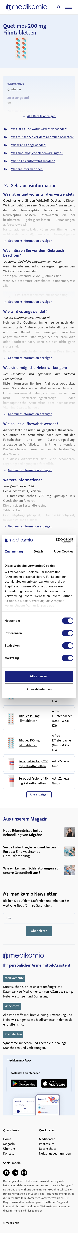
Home (7, 1139)
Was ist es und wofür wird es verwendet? (39, 129)
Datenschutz (47, 1149)
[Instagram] (24, 1172)
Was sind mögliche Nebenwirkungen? (37, 153)
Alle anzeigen (39, 794)
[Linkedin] (15, 1172)
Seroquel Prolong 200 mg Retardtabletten (33, 764)
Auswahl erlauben (39, 689)
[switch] (67, 633)
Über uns (9, 1149)
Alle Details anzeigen (41, 116)
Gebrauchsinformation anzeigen (30, 241)
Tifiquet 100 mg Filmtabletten (29, 743)
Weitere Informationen (27, 169)
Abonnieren (39, 931)
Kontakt (8, 1153)
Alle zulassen (39, 676)
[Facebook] (6, 1172)
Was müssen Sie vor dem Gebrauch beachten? (42, 137)
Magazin (9, 1144)
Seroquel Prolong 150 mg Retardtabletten (33, 781)
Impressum (46, 1144)
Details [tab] (39, 551)
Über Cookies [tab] (63, 551)
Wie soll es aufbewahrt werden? (33, 161)
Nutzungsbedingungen (55, 1153)
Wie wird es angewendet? (28, 145)
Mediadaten (47, 1139)
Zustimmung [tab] (14, 551)
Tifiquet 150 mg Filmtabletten (29, 718)
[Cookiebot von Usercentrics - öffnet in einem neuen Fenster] (56, 540)
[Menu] (68, 7)
